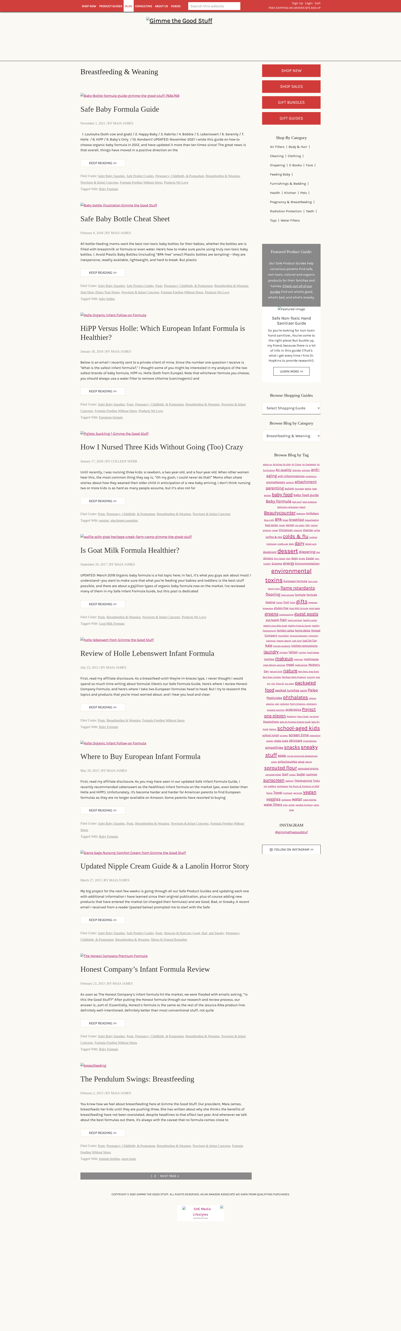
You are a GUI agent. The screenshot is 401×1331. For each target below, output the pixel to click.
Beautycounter (280, 513)
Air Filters (277, 147)
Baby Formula (108, 189)
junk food (297, 640)
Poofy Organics (298, 704)
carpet (290, 525)
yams (316, 805)
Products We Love (176, 182)
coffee (317, 530)
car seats (300, 525)
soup (301, 761)
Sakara (272, 729)
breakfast (296, 520)
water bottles (309, 799)
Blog (128, 6)
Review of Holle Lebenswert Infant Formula (147, 653)
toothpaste (282, 786)
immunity (313, 635)
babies (308, 488)
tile (265, 786)
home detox (302, 630)
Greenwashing (286, 614)
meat (290, 665)
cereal (275, 530)
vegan (309, 792)
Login (309, 3)
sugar (301, 774)
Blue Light (269, 520)
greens (271, 613)
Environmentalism (307, 563)
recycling (314, 716)
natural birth (276, 671)
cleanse (308, 530)
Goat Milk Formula (111, 623)
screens (284, 735)
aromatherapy (275, 482)
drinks (302, 558)
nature (290, 670)
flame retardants (297, 587)
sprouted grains (308, 768)
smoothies (274, 747)
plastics (270, 704)
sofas (274, 761)
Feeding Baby (280, 174)
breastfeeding (312, 520)
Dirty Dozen (279, 558)
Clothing (294, 156)
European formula (111, 417)
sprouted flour (280, 768)
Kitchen (290, 193)
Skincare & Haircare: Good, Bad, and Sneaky (194, 933)
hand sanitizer (295, 620)
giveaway (312, 602)
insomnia (271, 640)
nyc (268, 683)
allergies (296, 470)
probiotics (293, 710)
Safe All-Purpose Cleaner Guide (295, 722)
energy (288, 563)
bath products (309, 501)
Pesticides (274, 698)
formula (300, 594)
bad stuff (297, 501)
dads (291, 544)
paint (303, 690)
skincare (295, 740)
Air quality (284, 470)
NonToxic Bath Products (294, 677)
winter (291, 805)
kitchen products (282, 646)
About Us (161, 6)
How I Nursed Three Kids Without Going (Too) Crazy (161, 447)
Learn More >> (291, 371)
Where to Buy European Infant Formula (140, 756)
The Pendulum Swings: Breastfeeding (137, 1079)
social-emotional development (302, 756)
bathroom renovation (288, 507)
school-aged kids (298, 728)
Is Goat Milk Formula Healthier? (129, 550)
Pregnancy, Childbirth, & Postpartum (179, 176)
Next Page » (169, 1177)
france (279, 602)
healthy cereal (310, 620)
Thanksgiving (303, 780)
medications (301, 665)
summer (311, 774)
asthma (290, 482)
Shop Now (89, 6)
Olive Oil (280, 683)
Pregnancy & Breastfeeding (291, 202)
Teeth (310, 211)
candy (282, 525)
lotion (293, 652)
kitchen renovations (304, 646)
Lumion (302, 652)
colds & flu (295, 536)
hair (283, 620)
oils (273, 683)
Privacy (205, 1218)
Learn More (197, 1218)
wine (285, 805)
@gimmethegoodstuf (291, 832)
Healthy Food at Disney (299, 625)
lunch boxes (313, 652)
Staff (285, 774)
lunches (269, 659)
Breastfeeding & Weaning (223, 176)
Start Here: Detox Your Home (100, 292)
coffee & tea (274, 537)
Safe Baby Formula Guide (119, 109)
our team (289, 683)
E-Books (295, 165)
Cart (318, 3)
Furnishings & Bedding (288, 184)
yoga (291, 810)
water (297, 799)
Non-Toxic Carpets (272, 677)
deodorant (270, 552)
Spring (308, 761)
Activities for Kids (282, 464)
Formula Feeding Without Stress (141, 182)
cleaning (297, 530)
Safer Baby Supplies (111, 176)
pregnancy (311, 704)
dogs (294, 558)
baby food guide (306, 495)
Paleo (313, 690)
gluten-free (281, 608)
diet (318, 552)
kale (268, 645)
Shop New (291, 70)
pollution (284, 704)
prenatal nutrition (276, 710)
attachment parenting (124, 520)
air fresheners (309, 464)
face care (312, 581)
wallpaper (286, 799)
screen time (299, 735)
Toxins (269, 793)
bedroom (300, 513)
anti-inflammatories (291, 476)
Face (309, 165)
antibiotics (311, 476)
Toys (273, 220)
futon (292, 602)
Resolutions (271, 721)
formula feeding (109, 1159)
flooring (273, 594)
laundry (271, 651)
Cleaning (277, 156)
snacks (292, 747)
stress (292, 774)
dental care (310, 544)
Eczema (277, 563)
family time (274, 588)
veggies (273, 799)
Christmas (286, 530)
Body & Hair (298, 147)
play (277, 704)
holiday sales (285, 630)
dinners (268, 558)
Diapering (277, 165)
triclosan (287, 793)
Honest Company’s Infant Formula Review (145, 969)
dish (288, 558)
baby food (282, 494)
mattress (298, 659)
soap (282, 755)
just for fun (309, 640)
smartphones (310, 741)
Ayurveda (299, 488)
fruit (286, 602)
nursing (104, 520)
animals (306, 470)
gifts (301, 601)
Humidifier (283, 635)
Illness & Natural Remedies (169, 939)
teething (289, 780)
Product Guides (110, 6)
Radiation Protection (286, 211)
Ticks (316, 780)
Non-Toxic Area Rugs (308, 671)
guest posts (129, 1159)
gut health (272, 620)
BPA (278, 519)
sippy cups (281, 740)
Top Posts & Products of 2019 (304, 786)
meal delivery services (274, 665)
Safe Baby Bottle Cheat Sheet (125, 219)
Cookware (271, 544)
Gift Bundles (291, 102)
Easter (310, 558)
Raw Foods (303, 716)
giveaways (268, 608)
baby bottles (107, 299)
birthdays (312, 513)
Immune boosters (299, 635)
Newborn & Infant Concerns (99, 182)
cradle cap (282, 544)
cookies (313, 537)
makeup (284, 658)
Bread (285, 520)
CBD (307, 525)
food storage (287, 595)
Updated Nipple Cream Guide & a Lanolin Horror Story (164, 866)
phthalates (295, 697)
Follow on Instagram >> (293, 849)
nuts (318, 677)
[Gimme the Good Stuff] (200, 36)
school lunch (270, 735)
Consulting (143, 6)
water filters (273, 804)
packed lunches (287, 690)
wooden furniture (304, 805)
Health (275, 193)
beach (302, 507)
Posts (158, 286)
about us (267, 464)
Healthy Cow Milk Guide (275, 625)
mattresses (311, 659)
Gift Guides (291, 118)
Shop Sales (291, 86)
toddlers (272, 786)
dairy (299, 543)
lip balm (283, 652)
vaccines (297, 793)
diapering (307, 552)
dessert (287, 550)
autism (289, 488)
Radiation (292, 716)
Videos (175, 6)
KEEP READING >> (103, 163)
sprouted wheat (273, 774)
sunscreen (273, 780)
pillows (312, 698)
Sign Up (297, 3)
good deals (314, 608)
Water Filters (290, 220)
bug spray (271, 525)
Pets (303, 193)
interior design (284, 640)
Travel (277, 793)
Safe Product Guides (140, 176)
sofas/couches (287, 761)
